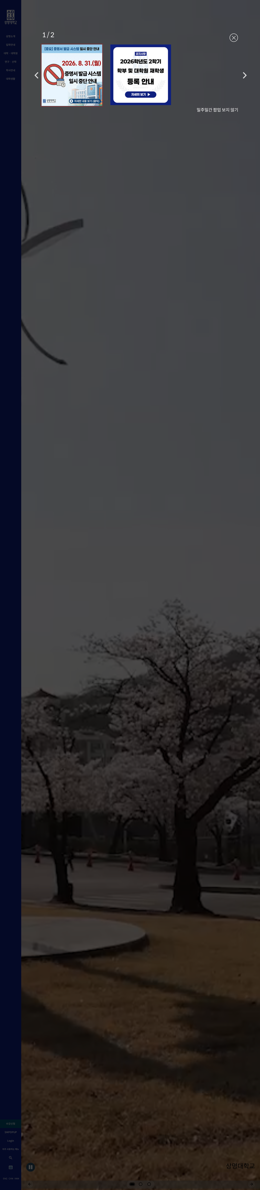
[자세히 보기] (72, 75)
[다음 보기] (245, 75)
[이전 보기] (36, 75)
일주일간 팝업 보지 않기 (217, 109)
